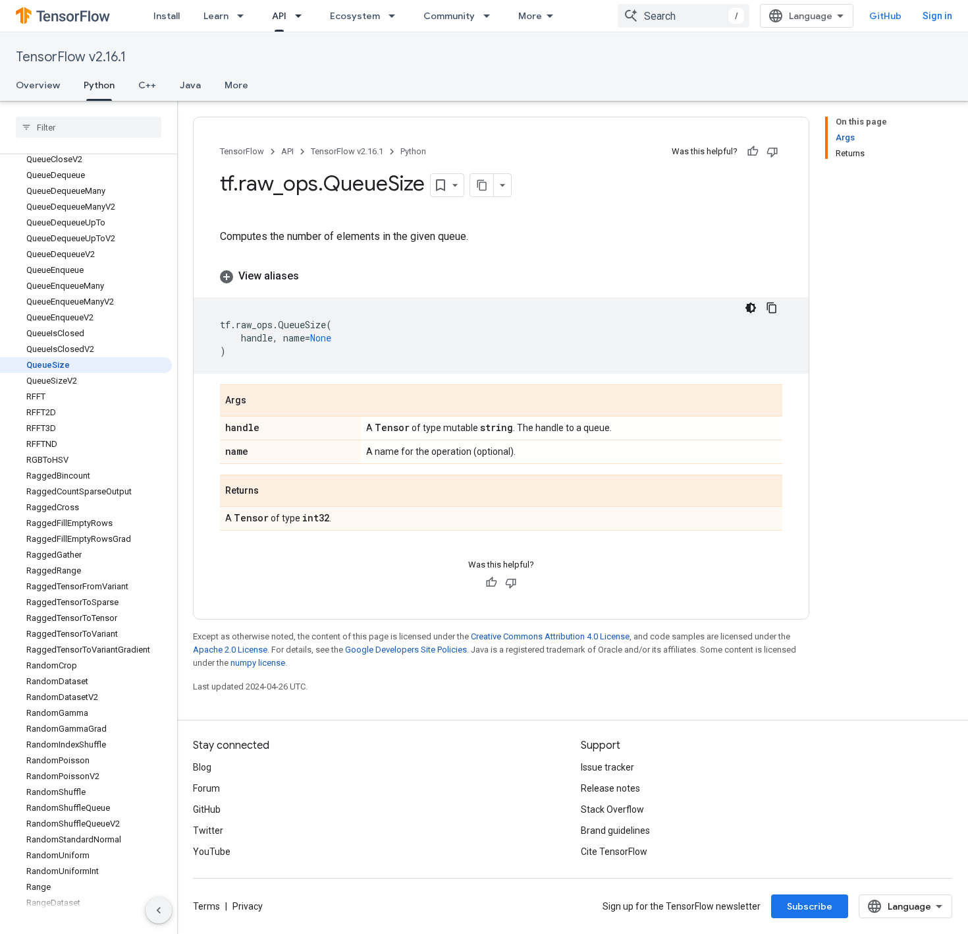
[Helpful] (753, 151)
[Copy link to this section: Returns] (272, 492)
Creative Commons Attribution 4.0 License (550, 636)
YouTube (211, 851)
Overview (38, 85)
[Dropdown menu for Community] (490, 16)
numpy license (257, 663)
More (530, 16)
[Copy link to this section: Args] (259, 401)
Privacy (247, 906)
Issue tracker (607, 767)
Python (99, 85)
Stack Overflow (612, 809)
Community (449, 16)
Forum (206, 788)
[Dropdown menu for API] (302, 16)
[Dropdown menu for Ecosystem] (396, 16)
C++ (147, 85)
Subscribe (809, 906)
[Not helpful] (772, 151)
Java (190, 85)
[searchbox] (88, 127)
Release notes (610, 788)
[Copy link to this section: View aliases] (312, 276)
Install (166, 16)
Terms (206, 906)
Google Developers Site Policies (406, 650)
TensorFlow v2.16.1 (71, 57)
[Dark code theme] (750, 307)
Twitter (208, 830)
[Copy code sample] (771, 307)
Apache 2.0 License (230, 650)
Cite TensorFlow (614, 851)
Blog (202, 767)
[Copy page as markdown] (482, 185)
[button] (501, 276)
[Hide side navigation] (159, 910)
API (279, 16)
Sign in (937, 16)
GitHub (885, 16)
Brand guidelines (615, 830)
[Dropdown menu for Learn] (244, 16)
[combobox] (683, 16)
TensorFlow (242, 151)
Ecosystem (355, 16)
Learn (216, 16)
